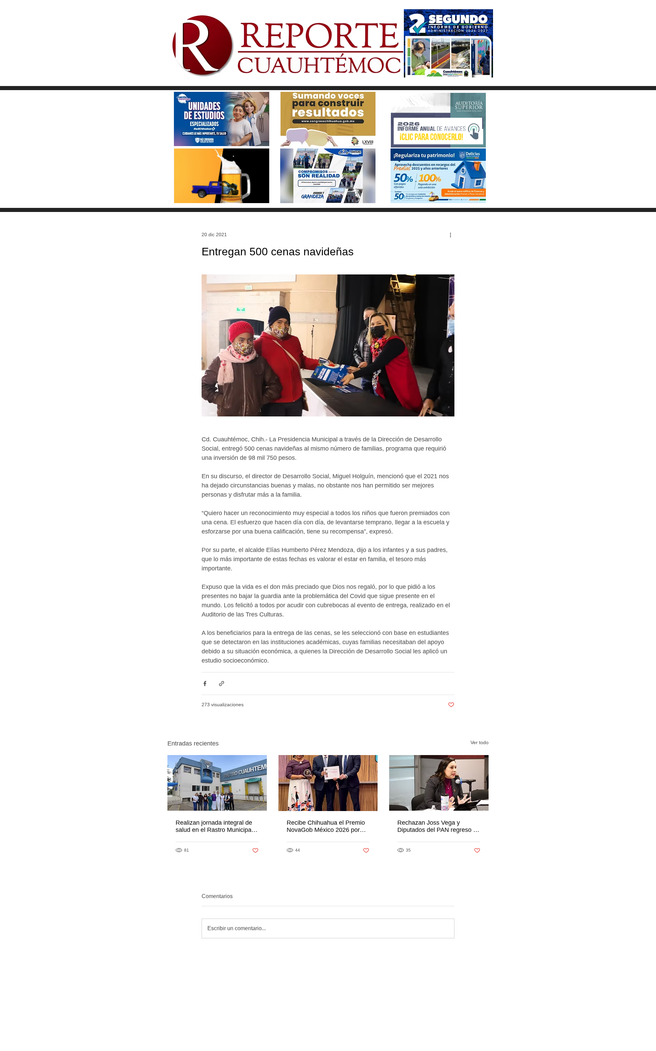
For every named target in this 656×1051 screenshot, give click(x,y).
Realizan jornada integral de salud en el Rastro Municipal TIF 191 (214, 826)
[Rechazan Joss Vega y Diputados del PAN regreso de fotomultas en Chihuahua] (439, 783)
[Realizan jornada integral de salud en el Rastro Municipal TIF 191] (217, 783)
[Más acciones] (450, 234)
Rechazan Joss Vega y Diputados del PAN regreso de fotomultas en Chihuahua (438, 826)
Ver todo (479, 742)
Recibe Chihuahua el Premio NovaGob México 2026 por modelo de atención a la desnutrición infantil (326, 826)
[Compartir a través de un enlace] (221, 683)
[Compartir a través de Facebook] (205, 683)
